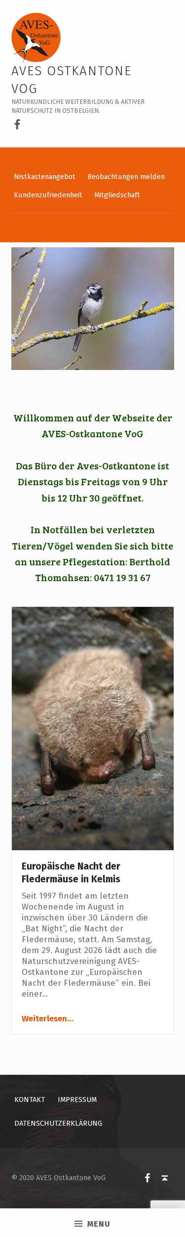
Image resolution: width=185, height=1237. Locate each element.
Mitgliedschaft (117, 194)
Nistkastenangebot (44, 176)
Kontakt (29, 1099)
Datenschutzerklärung (58, 1123)
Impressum (77, 1099)
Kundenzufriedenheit (48, 194)
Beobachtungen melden (126, 176)
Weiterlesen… (48, 1018)
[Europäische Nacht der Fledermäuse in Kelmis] (93, 728)
